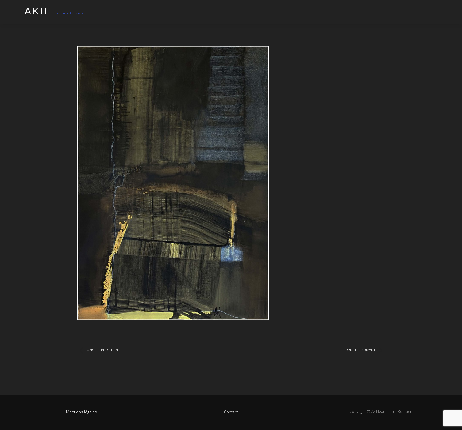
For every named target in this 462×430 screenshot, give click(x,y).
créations (55, 13)
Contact (231, 411)
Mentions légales (81, 411)
